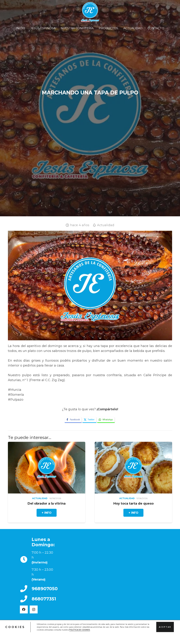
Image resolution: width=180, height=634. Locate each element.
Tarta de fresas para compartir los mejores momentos (111, 505)
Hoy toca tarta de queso (30, 503)
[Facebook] (24, 609)
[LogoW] (90, 12)
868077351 (44, 598)
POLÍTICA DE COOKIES (79, 630)
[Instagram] (34, 609)
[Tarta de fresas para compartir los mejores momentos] (116, 467)
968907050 (45, 588)
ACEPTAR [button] (165, 627)
